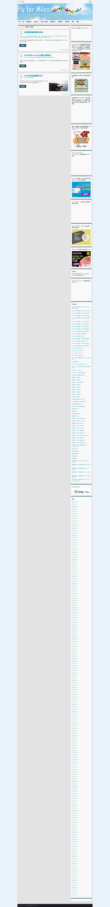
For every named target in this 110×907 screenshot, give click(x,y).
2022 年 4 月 (74, 627)
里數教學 (60, 21)
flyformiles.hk (29, 905)
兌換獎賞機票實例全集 (33, 32)
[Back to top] (107, 904)
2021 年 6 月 (74, 651)
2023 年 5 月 (74, 595)
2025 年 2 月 (74, 545)
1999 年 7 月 (74, 892)
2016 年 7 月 (74, 793)
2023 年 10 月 (75, 583)
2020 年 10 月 (75, 670)
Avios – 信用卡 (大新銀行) (77, 355)
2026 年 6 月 (74, 506)
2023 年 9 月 (74, 586)
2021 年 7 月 (74, 648)
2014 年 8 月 (74, 846)
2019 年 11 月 (75, 697)
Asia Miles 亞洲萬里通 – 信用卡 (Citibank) (80, 310)
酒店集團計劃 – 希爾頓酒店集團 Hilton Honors (81, 464)
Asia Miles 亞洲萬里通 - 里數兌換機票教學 (30, 36)
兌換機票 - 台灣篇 (47, 36)
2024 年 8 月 (74, 559)
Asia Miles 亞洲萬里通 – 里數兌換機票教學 (80, 338)
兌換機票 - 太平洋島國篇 (54, 36)
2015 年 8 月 (74, 817)
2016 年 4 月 (74, 800)
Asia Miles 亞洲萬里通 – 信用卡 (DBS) (79, 313)
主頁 (19, 21)
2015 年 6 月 (74, 822)
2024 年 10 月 (75, 554)
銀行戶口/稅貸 (44, 21)
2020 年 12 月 (75, 665)
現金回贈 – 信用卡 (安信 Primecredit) (79, 435)
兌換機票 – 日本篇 (75, 384)
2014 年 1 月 (74, 863)
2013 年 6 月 (74, 880)
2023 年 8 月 (74, 588)
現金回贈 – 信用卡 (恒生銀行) (78, 418)
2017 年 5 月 (74, 769)
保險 (73, 21)
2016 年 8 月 (74, 791)
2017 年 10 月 (75, 757)
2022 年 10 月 (75, 612)
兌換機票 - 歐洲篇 (27, 37)
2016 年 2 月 (74, 805)
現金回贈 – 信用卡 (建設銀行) (78, 437)
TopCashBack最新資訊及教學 (77, 375)
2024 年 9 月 (74, 557)
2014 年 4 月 (74, 856)
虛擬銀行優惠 (74, 451)
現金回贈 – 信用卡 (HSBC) (77, 425)
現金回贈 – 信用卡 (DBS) (77, 423)
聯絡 (78, 21)
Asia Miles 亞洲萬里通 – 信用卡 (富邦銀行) (80, 324)
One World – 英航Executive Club (78, 364)
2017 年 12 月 (75, 752)
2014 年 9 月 (74, 844)
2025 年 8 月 (74, 530)
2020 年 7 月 (74, 677)
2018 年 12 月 (75, 723)
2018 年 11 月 (75, 726)
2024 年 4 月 (74, 569)
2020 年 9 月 (74, 673)
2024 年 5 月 (74, 566)
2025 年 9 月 (74, 528)
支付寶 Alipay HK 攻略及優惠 (77, 406)
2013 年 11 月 (75, 868)
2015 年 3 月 (74, 829)
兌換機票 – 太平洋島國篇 (77, 382)
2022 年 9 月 (74, 615)
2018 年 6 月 (74, 738)
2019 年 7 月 (74, 706)
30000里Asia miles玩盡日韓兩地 (37, 55)
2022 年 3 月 (74, 629)
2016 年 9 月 (74, 788)
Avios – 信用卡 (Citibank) (77, 350)
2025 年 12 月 (75, 521)
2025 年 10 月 (75, 525)
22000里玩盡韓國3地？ (34, 76)
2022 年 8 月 (74, 617)
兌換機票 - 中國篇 (41, 36)
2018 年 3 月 (74, 745)
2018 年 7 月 (74, 735)
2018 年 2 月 (74, 747)
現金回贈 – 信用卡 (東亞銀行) (78, 440)
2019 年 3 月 (74, 716)
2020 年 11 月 (75, 668)
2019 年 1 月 (74, 721)
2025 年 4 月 (74, 540)
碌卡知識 (67, 21)
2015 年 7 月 (74, 820)
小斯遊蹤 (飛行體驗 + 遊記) (77, 399)
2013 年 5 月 (74, 882)
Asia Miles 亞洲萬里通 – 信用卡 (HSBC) (79, 315)
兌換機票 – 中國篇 (75, 377)
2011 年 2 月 (74, 885)
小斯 (21, 36)
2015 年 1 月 (74, 834)
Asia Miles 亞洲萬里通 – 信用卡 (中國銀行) (80, 321)
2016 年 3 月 (74, 803)
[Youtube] (23, 1)
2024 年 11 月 (75, 552)
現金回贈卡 (29, 21)
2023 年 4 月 (74, 598)
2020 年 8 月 (74, 675)
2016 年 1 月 (74, 808)
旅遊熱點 (73, 411)
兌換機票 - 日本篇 (62, 36)
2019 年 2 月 (74, 718)
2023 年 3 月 (74, 600)
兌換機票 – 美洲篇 (75, 394)
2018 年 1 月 (74, 750)
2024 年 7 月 (74, 562)
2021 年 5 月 (74, 653)
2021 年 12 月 (75, 636)
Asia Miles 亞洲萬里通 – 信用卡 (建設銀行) (80, 345)
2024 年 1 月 (74, 576)
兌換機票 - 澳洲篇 (34, 37)
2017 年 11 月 (75, 755)
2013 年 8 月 (74, 875)
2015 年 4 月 (74, 827)
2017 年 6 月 (74, 767)
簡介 (23, 21)
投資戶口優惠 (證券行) (76, 404)
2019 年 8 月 (74, 704)
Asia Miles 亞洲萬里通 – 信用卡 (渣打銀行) (80, 331)
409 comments (65, 70)
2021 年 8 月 (74, 646)
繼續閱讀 (23, 45)
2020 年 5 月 (74, 682)
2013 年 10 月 (75, 870)
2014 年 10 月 (75, 841)
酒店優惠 (73, 458)
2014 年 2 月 (74, 861)
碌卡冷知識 (74, 448)
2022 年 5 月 (74, 624)
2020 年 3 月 (74, 687)
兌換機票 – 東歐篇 (75, 387)
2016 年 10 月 (75, 786)
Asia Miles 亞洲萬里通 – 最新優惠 (78, 333)
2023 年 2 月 (74, 603)
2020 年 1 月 (74, 692)
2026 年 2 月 (74, 516)
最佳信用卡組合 (75, 413)
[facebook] (18, 1)
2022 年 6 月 (74, 622)
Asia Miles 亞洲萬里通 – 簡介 (77, 336)
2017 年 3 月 (74, 774)
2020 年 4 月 (74, 685)
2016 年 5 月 (74, 798)
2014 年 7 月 (74, 849)
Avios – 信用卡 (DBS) (76, 353)
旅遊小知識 (74, 408)
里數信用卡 (53, 21)
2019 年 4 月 (74, 714)
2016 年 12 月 (75, 781)
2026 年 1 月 (74, 518)
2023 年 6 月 (74, 593)
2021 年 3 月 (74, 658)
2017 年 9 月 (74, 759)
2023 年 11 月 (75, 581)
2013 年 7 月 (74, 878)
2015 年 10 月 (75, 815)
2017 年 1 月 (74, 779)
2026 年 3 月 (74, 513)
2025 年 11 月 (75, 523)
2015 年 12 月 (75, 810)
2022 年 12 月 (75, 607)
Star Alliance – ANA (76, 370)
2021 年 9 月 (74, 644)
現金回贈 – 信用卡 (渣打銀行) (78, 442)
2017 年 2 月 (74, 776)
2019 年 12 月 (75, 694)
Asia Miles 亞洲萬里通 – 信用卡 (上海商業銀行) (81, 318)
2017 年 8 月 (74, 762)
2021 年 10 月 (75, 641)
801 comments (65, 49)
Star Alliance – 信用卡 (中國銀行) (78, 372)
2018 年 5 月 (74, 740)
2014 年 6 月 (74, 851)
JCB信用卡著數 (75, 361)
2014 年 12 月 (75, 837)
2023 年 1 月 (74, 605)
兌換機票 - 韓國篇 (46, 37)
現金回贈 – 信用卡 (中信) (77, 428)
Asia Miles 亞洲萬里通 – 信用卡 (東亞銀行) (80, 326)
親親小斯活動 (74, 453)
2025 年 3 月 (74, 542)
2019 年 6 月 (74, 709)
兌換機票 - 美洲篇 (40, 37)
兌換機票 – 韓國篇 (75, 396)
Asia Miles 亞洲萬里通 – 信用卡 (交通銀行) (80, 343)
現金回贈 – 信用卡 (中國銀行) (78, 430)
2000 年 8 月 (74, 887)
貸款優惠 (73, 456)
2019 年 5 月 (74, 711)
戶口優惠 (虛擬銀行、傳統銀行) (78, 401)
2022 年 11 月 (75, 610)
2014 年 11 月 (75, 839)
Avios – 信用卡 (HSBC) (76, 348)
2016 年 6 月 (74, 796)
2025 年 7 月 (74, 533)
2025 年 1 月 (74, 547)
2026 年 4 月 (74, 511)
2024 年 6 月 (74, 564)
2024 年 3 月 (74, 571)
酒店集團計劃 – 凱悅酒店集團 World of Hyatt (81, 472)
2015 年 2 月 (74, 832)
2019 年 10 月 (75, 699)
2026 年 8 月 (74, 501)
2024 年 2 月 (74, 574)
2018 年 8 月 (74, 733)
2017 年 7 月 (74, 764)
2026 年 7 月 (74, 504)
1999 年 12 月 (75, 890)
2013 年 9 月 (74, 873)
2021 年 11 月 (75, 639)
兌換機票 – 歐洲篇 (75, 389)
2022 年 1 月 (74, 634)
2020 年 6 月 (74, 680)
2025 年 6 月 (74, 535)
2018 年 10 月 (75, 728)
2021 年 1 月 (74, 663)
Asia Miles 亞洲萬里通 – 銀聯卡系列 (79, 341)
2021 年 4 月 (74, 656)
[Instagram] (21, 1)
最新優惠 (73, 416)
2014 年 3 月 (74, 858)
